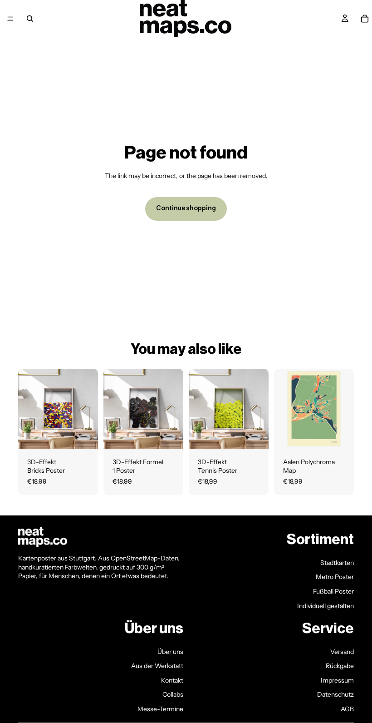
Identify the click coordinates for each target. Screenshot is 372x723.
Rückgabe (340, 666)
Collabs (172, 695)
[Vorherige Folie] (284, 409)
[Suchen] (30, 19)
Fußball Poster (333, 591)
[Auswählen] (84, 434)
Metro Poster (335, 577)
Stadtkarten (337, 563)
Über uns (170, 652)
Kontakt (172, 680)
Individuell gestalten (325, 606)
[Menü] (10, 18)
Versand (342, 652)
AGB (347, 709)
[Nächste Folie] (344, 409)
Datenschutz (335, 695)
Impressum (337, 680)
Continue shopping (186, 208)
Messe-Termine (160, 709)
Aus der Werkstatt (157, 666)
